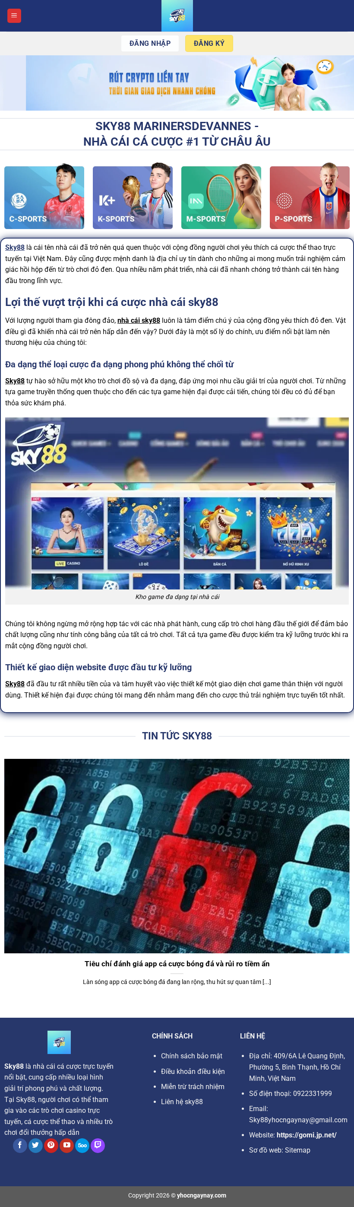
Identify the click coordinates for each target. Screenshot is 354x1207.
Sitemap (297, 1150)
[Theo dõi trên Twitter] (35, 1145)
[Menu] (14, 16)
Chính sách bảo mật (191, 1056)
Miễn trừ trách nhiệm (192, 1087)
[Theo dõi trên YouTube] (67, 1145)
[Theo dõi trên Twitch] (98, 1145)
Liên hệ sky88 (182, 1102)
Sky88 (15, 247)
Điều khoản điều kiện (193, 1071)
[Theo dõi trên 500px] (82, 1145)
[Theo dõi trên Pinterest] (51, 1145)
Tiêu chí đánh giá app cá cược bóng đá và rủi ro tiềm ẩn (177, 964)
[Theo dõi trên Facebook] (20, 1145)
